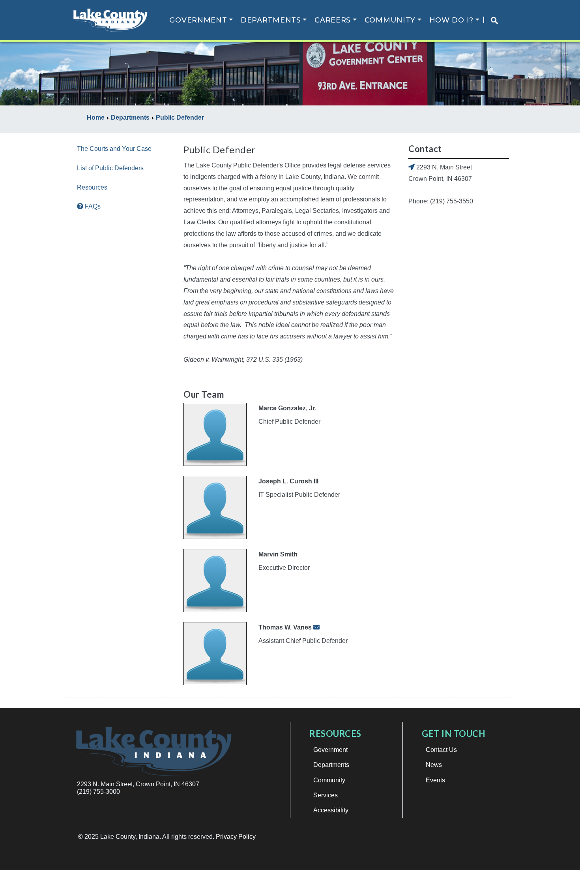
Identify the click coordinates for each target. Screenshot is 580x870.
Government (198, 20)
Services (325, 795)
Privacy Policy (236, 836)
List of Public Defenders (110, 168)
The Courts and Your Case (114, 148)
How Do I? (451, 20)
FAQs (92, 206)
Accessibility (330, 810)
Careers (332, 20)
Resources (92, 187)
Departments (271, 20)
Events (435, 780)
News (434, 764)
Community (390, 20)
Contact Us (441, 749)
